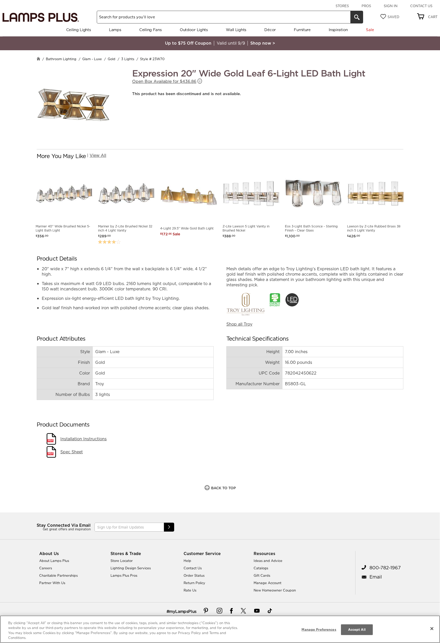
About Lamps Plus (54, 560)
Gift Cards (262, 575)
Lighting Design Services (131, 568)
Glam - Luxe (92, 59)
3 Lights (127, 59)
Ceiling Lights (78, 29)
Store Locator (122, 560)
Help (187, 560)
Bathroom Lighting (61, 59)
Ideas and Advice (268, 560)
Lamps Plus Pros (124, 575)
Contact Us (421, 6)
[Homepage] (38, 59)
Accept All (357, 629)
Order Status (194, 575)
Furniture (302, 29)
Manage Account (267, 583)
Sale (370, 29)
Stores (342, 6)
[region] (220, 629)
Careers (45, 568)
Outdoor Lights (194, 29)
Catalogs (261, 568)
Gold (111, 59)
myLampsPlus (183, 611)
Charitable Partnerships (58, 575)
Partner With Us (52, 583)
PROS (366, 6)
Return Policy (194, 583)
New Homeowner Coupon (275, 590)
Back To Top (223, 488)
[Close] (431, 628)
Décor (270, 29)
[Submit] (169, 527)
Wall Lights (236, 29)
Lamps (115, 29)
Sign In (390, 5)
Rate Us (190, 590)
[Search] (356, 17)
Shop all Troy (239, 324)
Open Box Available (164, 81)
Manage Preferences (318, 629)
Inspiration (338, 29)
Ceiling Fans (150, 29)
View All (98, 155)
